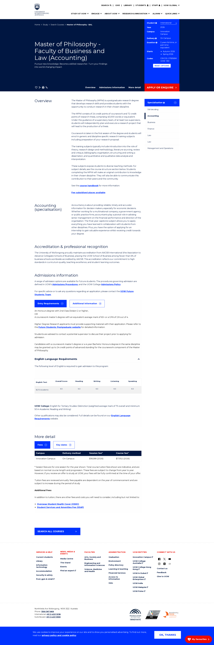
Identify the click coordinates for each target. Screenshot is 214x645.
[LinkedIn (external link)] (164, 564)
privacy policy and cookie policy (59, 635)
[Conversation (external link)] (169, 564)
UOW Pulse (138, 591)
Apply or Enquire (160, 87)
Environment (115, 561)
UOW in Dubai (139, 573)
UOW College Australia (139, 562)
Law (149, 135)
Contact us (162, 569)
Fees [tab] (40, 445)
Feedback (161, 572)
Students (140, 5)
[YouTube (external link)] (169, 559)
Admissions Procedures (65, 284)
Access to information (114, 578)
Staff (155, 5)
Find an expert (67, 571)
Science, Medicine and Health (93, 570)
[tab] (51, 303)
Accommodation (44, 571)
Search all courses (51, 531)
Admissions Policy (111, 284)
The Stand (65, 563)
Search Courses (57, 25)
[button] (36, 87)
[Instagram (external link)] (159, 564)
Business (151, 122)
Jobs (111, 583)
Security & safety (44, 575)
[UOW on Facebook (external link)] (159, 559)
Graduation (114, 557)
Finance (150, 129)
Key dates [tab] (61, 445)
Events (63, 567)
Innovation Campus (142, 557)
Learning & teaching (118, 569)
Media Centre (66, 559)
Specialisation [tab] (155, 102)
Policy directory (116, 565)
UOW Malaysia (139, 587)
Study (45, 25)
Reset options (162, 66)
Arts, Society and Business (92, 558)
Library (128, 5)
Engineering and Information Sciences (94, 564)
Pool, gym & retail (44, 579)
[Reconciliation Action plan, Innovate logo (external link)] (135, 614)
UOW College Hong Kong (142, 568)
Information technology (41, 566)
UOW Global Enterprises (138, 578)
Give (117, 5)
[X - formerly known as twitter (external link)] (164, 559)
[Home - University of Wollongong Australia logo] (42, 9)
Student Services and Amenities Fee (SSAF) (60, 507)
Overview (90, 87)
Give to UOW (163, 576)
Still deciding (152, 109)
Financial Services (117, 573)
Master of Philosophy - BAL (79, 25)
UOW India (138, 583)
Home (37, 25)
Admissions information (112, 87)
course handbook (89, 185)
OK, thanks (167, 634)
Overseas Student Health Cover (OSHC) (58, 504)
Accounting (153, 116)
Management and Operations (160, 148)
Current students (44, 557)
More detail (135, 87)
